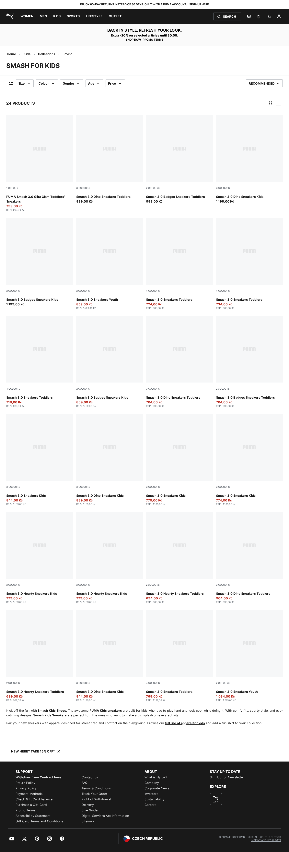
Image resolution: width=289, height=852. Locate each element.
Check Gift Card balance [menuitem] (34, 799)
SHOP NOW (133, 39)
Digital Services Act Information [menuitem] (105, 816)
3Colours (83, 187)
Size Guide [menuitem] (90, 810)
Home (11, 54)
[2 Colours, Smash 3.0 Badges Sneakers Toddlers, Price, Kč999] (179, 159)
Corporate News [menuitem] (156, 788)
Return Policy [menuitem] (25, 783)
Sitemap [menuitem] (88, 821)
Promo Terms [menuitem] (25, 810)
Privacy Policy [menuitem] (26, 788)
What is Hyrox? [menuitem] (155, 777)
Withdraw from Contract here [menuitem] (38, 777)
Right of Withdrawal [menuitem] (96, 799)
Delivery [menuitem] (88, 805)
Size (21, 83)
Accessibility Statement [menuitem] (33, 816)
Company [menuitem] (151, 783)
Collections (46, 54)
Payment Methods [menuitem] (29, 794)
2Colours (153, 187)
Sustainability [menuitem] (154, 799)
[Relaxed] (278, 103)
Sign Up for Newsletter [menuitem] (227, 777)
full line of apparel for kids (185, 723)
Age (91, 83)
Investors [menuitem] (151, 794)
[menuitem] (27, 16)
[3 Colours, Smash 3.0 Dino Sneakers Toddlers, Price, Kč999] (109, 159)
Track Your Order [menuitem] (94, 794)
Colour (44, 83)
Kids (27, 54)
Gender (68, 83)
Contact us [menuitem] (90, 777)
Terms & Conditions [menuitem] (96, 788)
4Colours (153, 290)
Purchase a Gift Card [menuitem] (31, 805)
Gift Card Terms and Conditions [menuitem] (39, 821)
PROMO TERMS (153, 39)
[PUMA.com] (9, 16)
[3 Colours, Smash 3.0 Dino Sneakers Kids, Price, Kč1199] (249, 159)
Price (112, 83)
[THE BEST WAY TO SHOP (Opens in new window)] (216, 799)
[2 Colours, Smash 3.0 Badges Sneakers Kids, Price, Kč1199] (39, 262)
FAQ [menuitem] (84, 783)
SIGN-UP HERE (199, 4)
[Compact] (270, 103)
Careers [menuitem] (150, 805)
